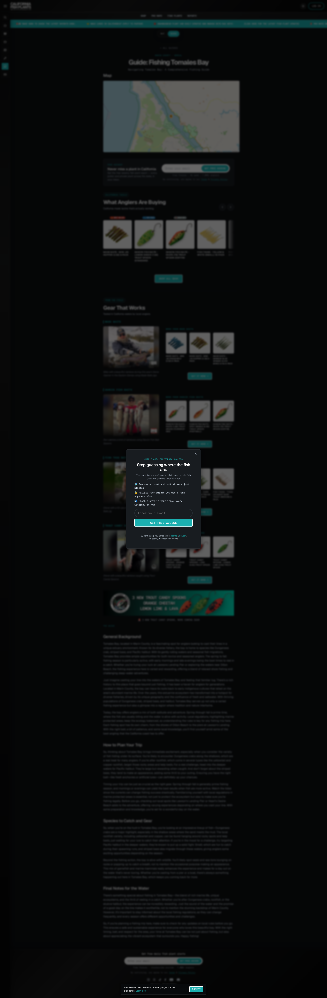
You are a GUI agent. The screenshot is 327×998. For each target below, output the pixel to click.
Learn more (141, 990)
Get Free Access (163, 523)
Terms (174, 535)
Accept (196, 989)
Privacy (182, 535)
